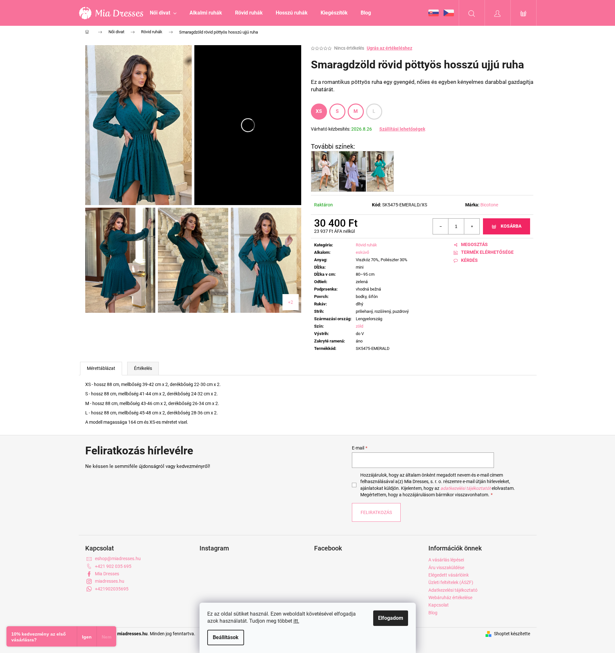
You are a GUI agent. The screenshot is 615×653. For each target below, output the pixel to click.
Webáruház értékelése (450, 597)
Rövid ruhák (366, 244)
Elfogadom (390, 618)
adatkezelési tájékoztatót (465, 488)
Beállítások (226, 637)
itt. (296, 621)
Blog (432, 612)
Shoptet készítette (512, 633)
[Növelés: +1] (471, 226)
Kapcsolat (438, 605)
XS (319, 111)
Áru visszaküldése (446, 567)
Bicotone (489, 204)
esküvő (362, 252)
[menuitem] (163, 13)
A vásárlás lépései (446, 559)
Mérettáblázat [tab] (101, 368)
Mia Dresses (107, 573)
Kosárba (511, 226)
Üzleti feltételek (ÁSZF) (450, 582)
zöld (359, 326)
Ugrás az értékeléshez (389, 48)
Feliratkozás (376, 512)
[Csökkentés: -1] (440, 226)
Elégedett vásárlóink (448, 575)
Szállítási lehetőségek (402, 129)
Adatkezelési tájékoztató (452, 590)
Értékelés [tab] (143, 368)
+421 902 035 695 (113, 566)
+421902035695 (111, 588)
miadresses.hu (109, 581)
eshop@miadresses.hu (118, 558)
